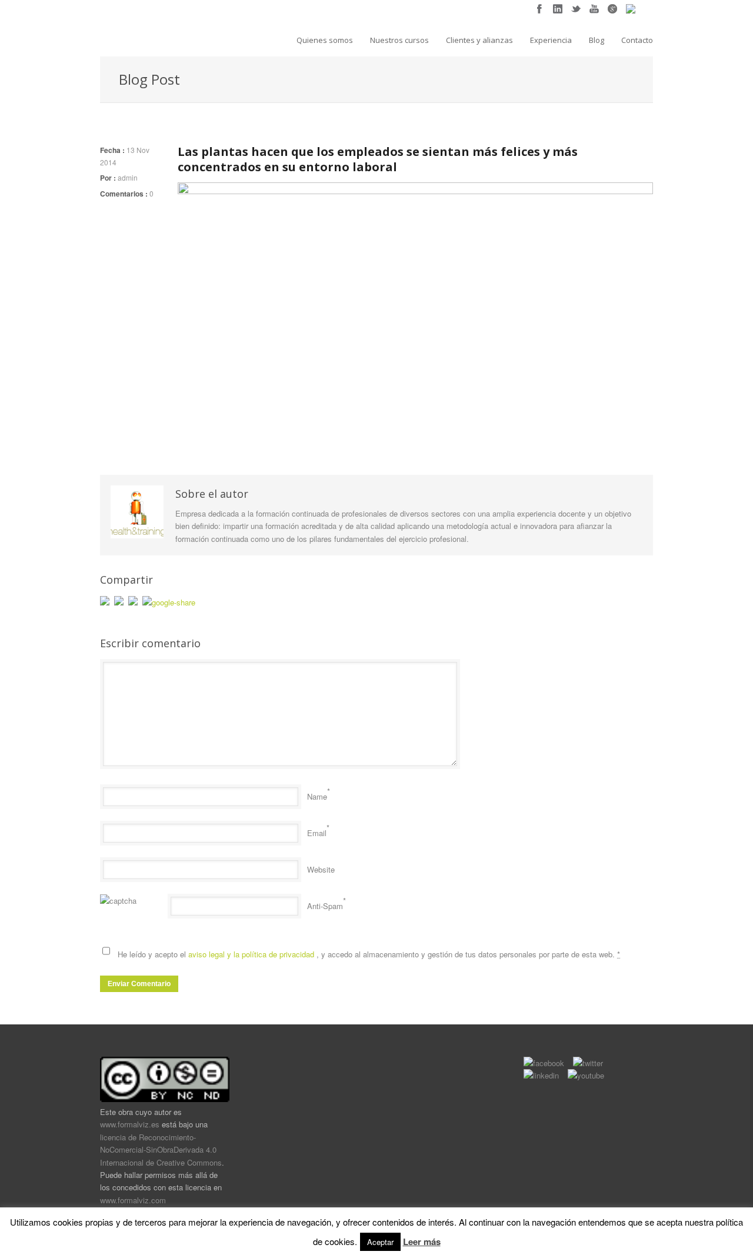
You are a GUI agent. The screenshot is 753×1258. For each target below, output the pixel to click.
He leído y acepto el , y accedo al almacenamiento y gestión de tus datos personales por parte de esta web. (369, 954)
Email (316, 832)
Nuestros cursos (399, 40)
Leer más (422, 1241)
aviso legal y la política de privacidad (252, 954)
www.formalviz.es (129, 1124)
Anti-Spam (325, 905)
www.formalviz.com (133, 1200)
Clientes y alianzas (479, 40)
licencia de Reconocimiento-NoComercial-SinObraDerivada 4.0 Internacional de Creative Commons (161, 1149)
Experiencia (551, 40)
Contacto (637, 40)
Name (317, 796)
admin (128, 177)
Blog (596, 40)
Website (321, 869)
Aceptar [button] (380, 1241)
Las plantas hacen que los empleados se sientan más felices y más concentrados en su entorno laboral (378, 159)
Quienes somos (324, 40)
